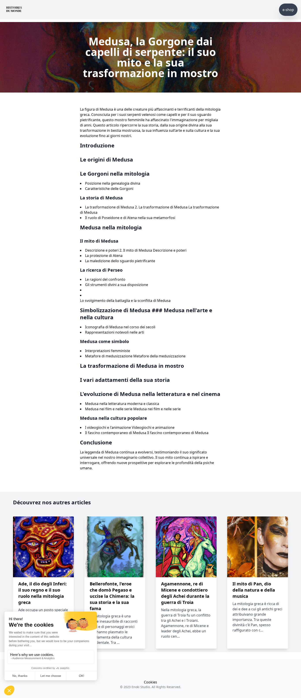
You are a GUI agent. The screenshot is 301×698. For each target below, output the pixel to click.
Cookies (150, 682)
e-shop (288, 9)
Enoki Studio (141, 687)
